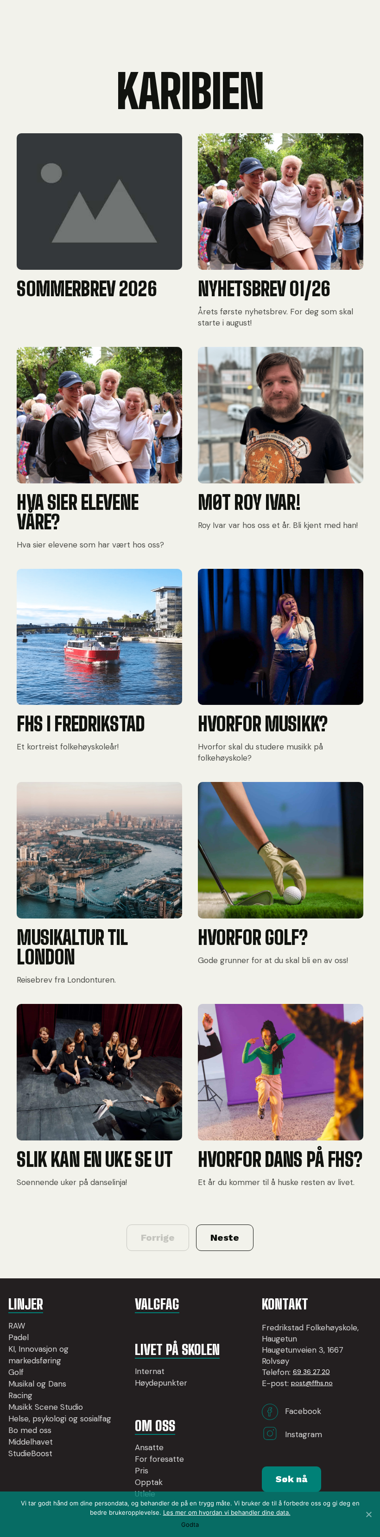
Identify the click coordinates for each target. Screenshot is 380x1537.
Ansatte (149, 1447)
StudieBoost (30, 1453)
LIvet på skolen (177, 1349)
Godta (190, 1525)
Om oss (155, 1425)
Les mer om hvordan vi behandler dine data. (227, 1512)
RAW (16, 1326)
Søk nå (291, 1479)
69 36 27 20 (311, 1372)
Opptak (149, 1482)
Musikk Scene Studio (45, 1407)
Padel (18, 1337)
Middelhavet (30, 1442)
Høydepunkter (161, 1383)
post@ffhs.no (312, 1383)
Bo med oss (29, 1430)
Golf (16, 1372)
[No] (368, 1514)
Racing (20, 1395)
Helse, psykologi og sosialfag (59, 1418)
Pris (141, 1470)
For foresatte (159, 1459)
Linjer (25, 1304)
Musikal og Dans (37, 1384)
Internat (150, 1371)
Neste (224, 1237)
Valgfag (157, 1304)
